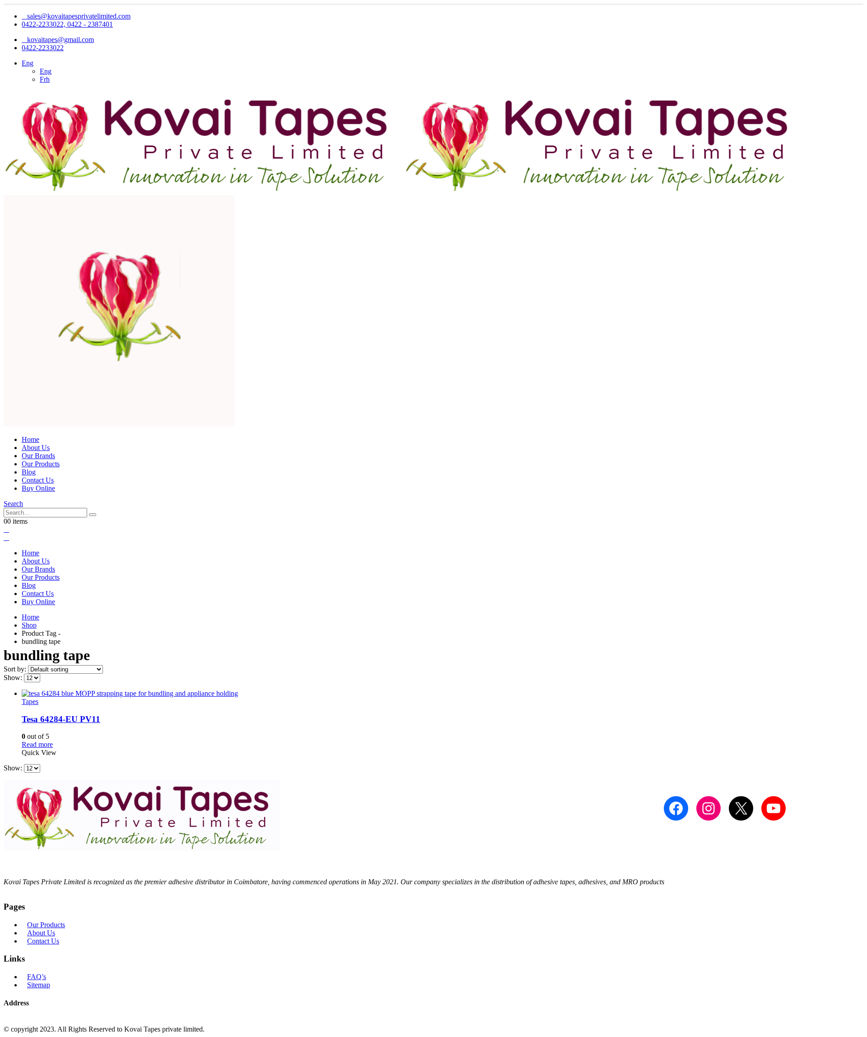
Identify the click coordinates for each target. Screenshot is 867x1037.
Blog (29, 472)
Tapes (30, 701)
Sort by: (16, 669)
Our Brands (38, 456)
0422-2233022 (43, 48)
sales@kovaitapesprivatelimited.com (79, 16)
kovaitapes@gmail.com (60, 39)
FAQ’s (36, 977)
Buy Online (38, 488)
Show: (14, 677)
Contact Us (38, 480)
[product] (442, 694)
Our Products (41, 464)
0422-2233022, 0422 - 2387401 (67, 24)
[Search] (92, 514)
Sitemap (38, 985)
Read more (37, 744)
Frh (45, 79)
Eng (27, 63)
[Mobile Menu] (6, 529)
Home (30, 439)
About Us (36, 447)
